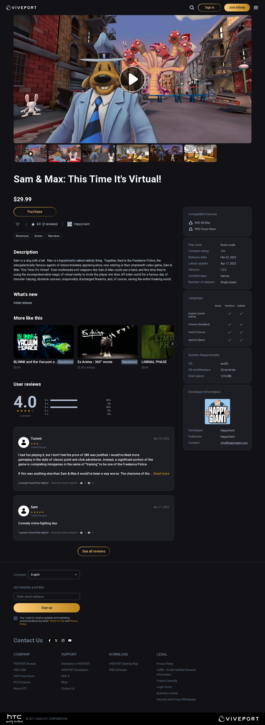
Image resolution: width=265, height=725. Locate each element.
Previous (11, 342)
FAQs (64, 682)
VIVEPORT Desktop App (123, 663)
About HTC (20, 688)
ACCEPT (222, 716)
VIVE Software (118, 669)
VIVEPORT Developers (74, 669)
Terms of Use (57, 620)
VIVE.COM (20, 669)
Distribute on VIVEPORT (75, 663)
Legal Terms (164, 687)
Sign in (209, 7)
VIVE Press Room (24, 676)
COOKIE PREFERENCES (192, 716)
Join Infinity (237, 7)
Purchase (35, 212)
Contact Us (68, 688)
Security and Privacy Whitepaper (176, 699)
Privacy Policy (165, 663)
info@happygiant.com (234, 442)
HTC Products (22, 682)
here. (112, 720)
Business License (167, 693)
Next (170, 342)
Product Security (167, 680)
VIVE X (65, 676)
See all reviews (93, 551)
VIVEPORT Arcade (25, 663)
